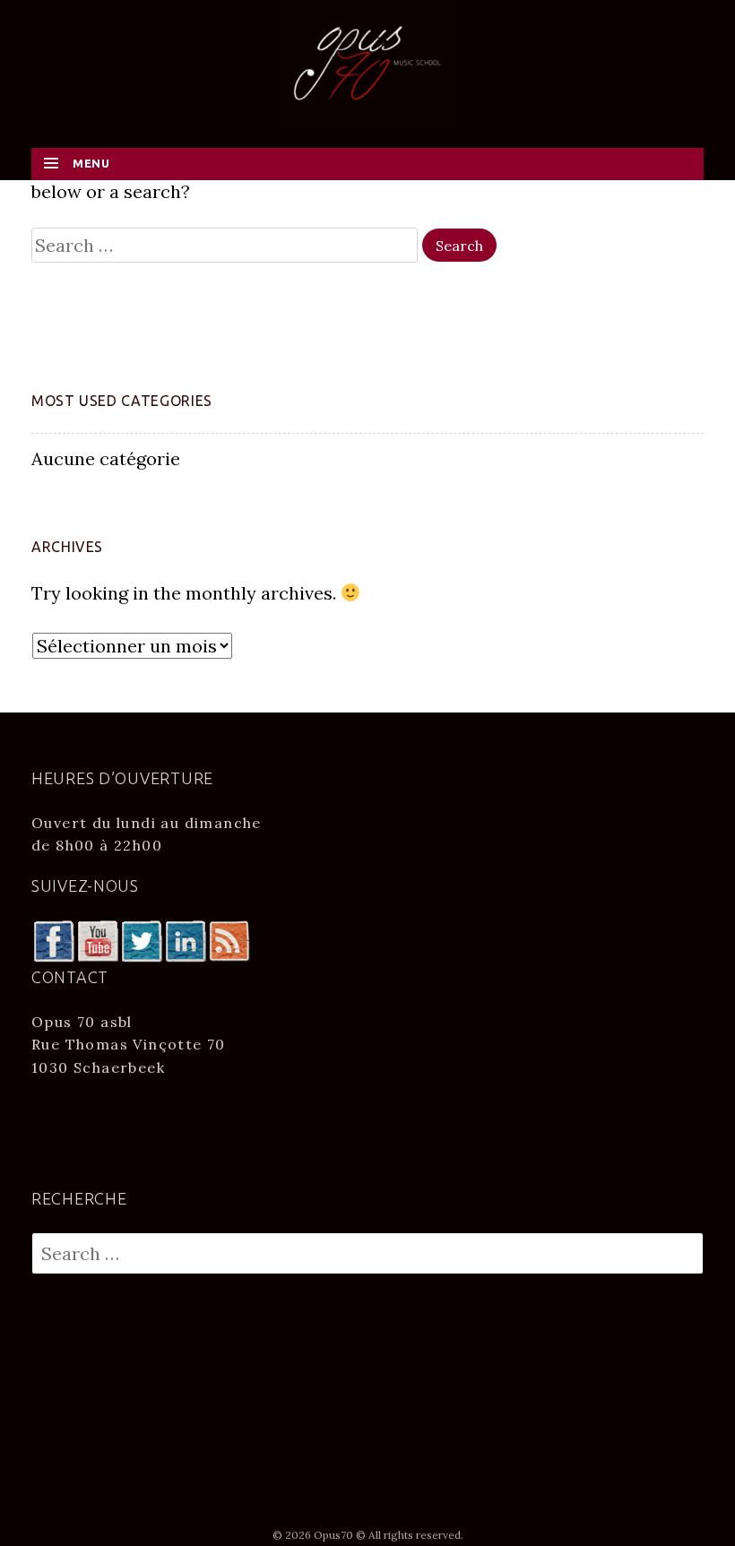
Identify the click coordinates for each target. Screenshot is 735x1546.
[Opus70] (367, 61)
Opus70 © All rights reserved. (388, 1535)
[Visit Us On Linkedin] (185, 939)
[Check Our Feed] (229, 939)
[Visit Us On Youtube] (97, 939)
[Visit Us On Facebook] (53, 939)
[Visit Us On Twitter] (141, 939)
